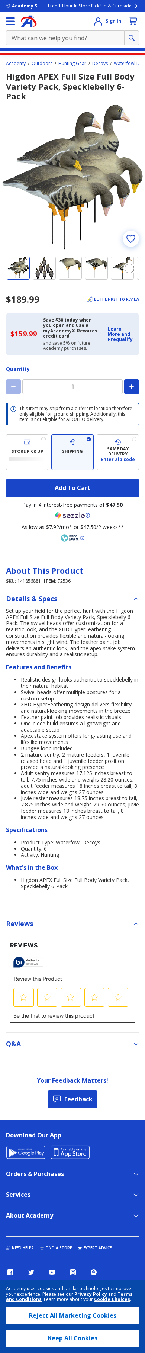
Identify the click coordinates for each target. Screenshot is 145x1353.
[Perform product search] (131, 37)
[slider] (72, 177)
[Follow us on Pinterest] (93, 1272)
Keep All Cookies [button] (72, 1338)
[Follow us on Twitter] (31, 1272)
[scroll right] (129, 268)
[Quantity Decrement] (13, 386)
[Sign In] (98, 21)
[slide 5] (122, 268)
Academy (16, 63)
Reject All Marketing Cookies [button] (72, 1315)
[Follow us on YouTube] (52, 1272)
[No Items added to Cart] (133, 21)
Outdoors (42, 63)
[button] (121, 334)
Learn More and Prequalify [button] (120, 334)
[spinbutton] (72, 386)
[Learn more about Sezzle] (72, 515)
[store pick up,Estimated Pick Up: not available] (27, 452)
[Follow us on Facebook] (10, 1272)
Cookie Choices (112, 1299)
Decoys (100, 63)
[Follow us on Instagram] (72, 1272)
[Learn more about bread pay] (72, 538)
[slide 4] (96, 268)
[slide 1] (18, 268)
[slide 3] (70, 268)
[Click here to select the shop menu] (10, 21)
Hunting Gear (72, 63)
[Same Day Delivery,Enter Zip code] (118, 452)
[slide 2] (44, 268)
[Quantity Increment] (131, 386)
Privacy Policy (90, 1294)
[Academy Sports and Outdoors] (29, 21)
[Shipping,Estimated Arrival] (72, 452)
